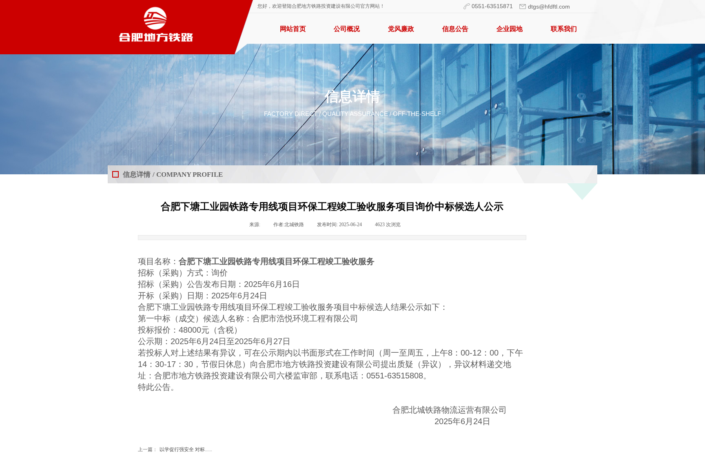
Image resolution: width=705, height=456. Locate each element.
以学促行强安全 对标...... (175, 449)
